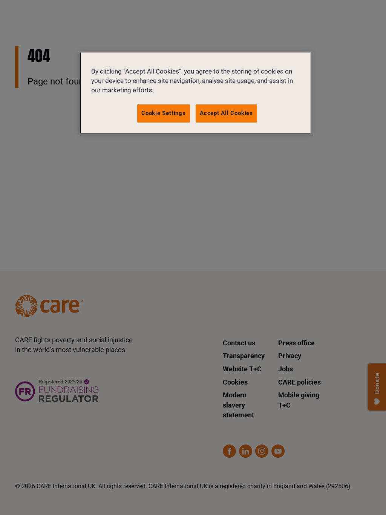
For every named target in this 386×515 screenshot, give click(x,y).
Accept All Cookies (226, 113)
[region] (195, 93)
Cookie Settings (163, 113)
